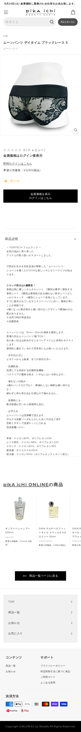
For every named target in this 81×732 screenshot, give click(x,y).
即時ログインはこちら (17, 163)
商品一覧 (11, 665)
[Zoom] (75, 130)
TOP (5, 36)
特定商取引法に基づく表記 (55, 671)
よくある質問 (47, 682)
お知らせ (11, 671)
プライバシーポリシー (52, 665)
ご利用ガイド (47, 676)
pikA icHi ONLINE (26, 484)
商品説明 (11, 239)
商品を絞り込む (68, 22)
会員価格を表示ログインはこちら (40, 196)
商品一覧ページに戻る (43, 576)
